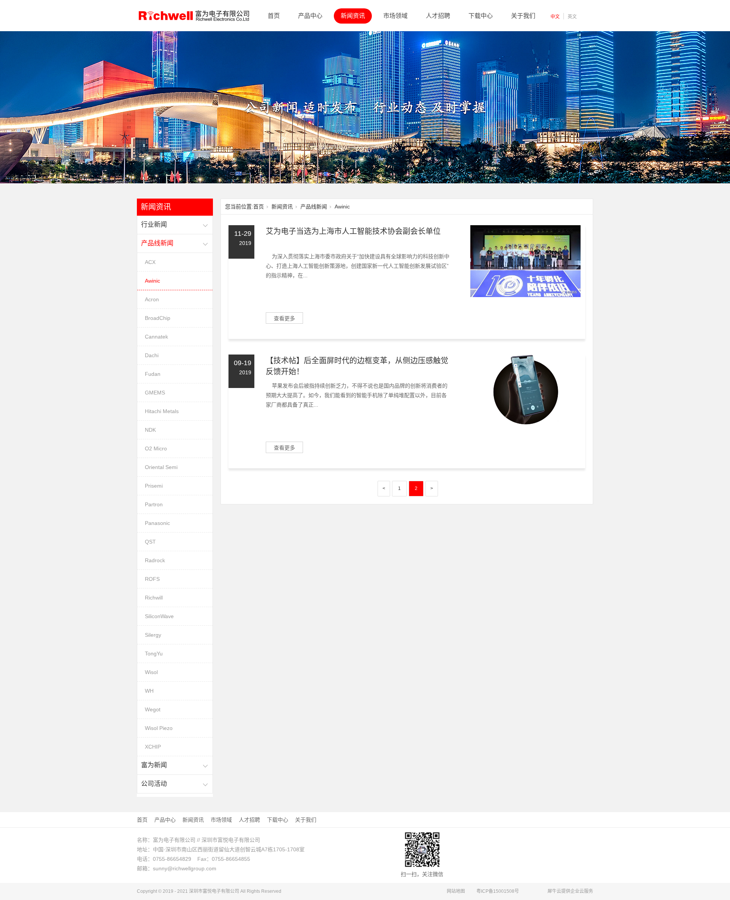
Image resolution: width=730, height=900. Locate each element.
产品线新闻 (157, 243)
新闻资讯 (353, 16)
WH (149, 691)
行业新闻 (154, 224)
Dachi (152, 355)
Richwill (154, 598)
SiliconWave (159, 616)
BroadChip (157, 318)
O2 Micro (156, 448)
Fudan (152, 374)
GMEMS (155, 393)
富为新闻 (154, 765)
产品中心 (310, 16)
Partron (154, 504)
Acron (152, 299)
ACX (150, 262)
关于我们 (523, 16)
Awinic (152, 281)
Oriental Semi (161, 467)
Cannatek (156, 337)
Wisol (151, 672)
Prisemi (154, 486)
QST (150, 542)
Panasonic (157, 523)
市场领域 (395, 16)
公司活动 (154, 783)
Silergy (153, 635)
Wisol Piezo (159, 728)
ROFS (152, 579)
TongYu (154, 653)
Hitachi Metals (162, 411)
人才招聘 (438, 16)
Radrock (155, 560)
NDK (150, 430)
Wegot (152, 709)
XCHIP (153, 747)
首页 (274, 16)
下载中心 (480, 16)
